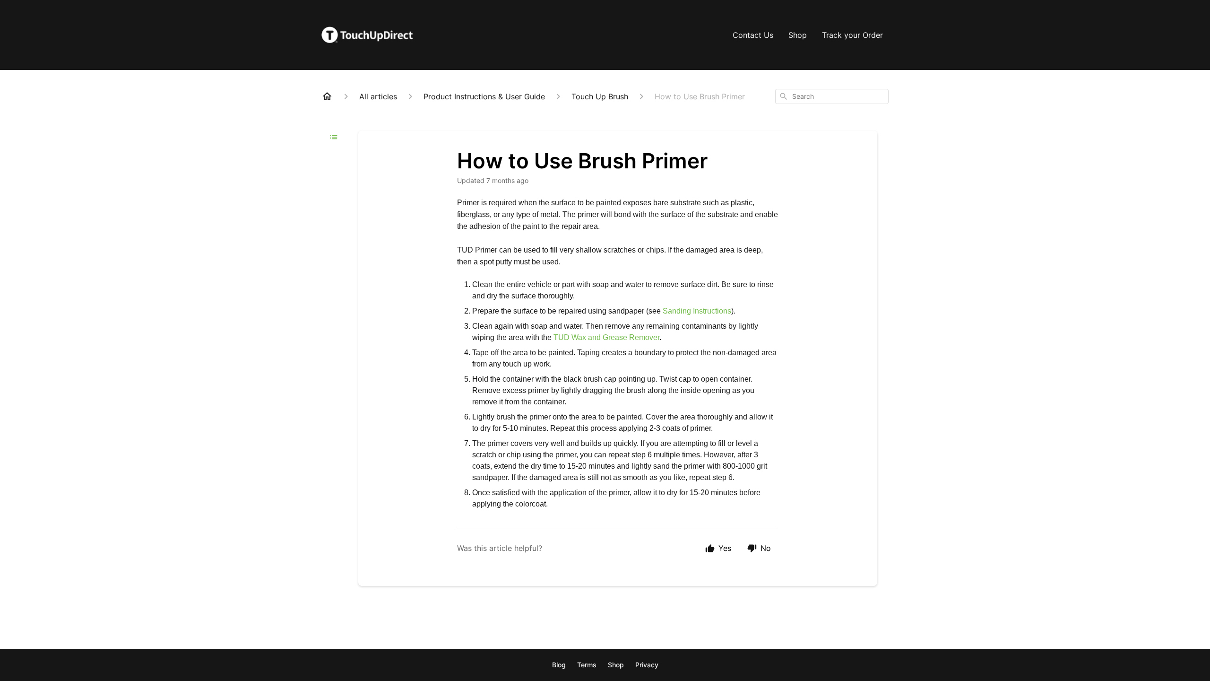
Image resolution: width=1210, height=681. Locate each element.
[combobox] (832, 96)
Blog (559, 665)
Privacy (646, 665)
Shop (797, 35)
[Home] (327, 96)
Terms (586, 665)
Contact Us (753, 35)
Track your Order (852, 35)
